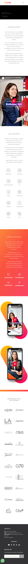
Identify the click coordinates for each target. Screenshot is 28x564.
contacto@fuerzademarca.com (14, 532)
